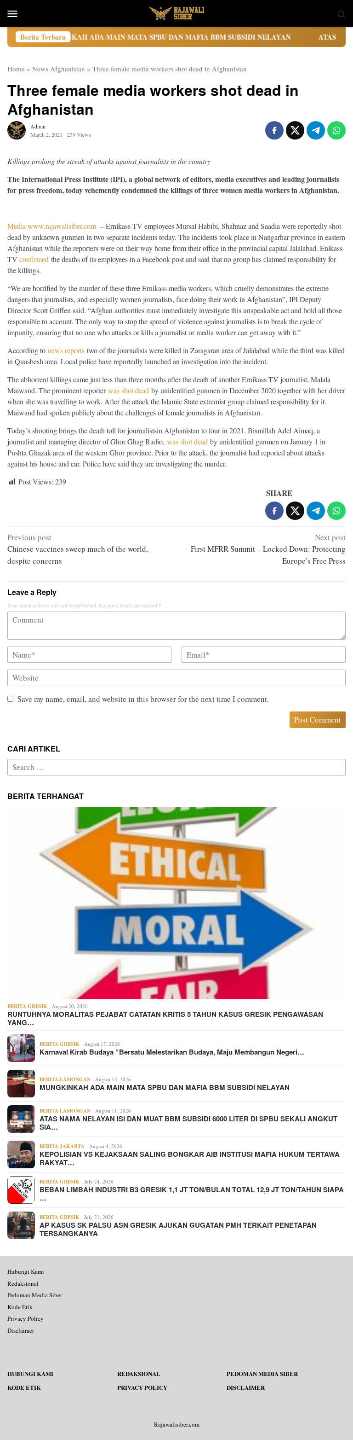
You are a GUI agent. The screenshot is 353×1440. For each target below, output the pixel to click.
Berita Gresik (27, 1006)
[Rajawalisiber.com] (176, 12)
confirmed (34, 259)
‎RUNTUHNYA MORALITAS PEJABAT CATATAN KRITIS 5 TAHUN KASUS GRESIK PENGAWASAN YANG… (165, 1018)
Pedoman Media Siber (34, 1295)
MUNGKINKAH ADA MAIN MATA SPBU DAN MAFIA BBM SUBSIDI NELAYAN (131, 37)
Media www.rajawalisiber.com (51, 226)
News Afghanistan (58, 68)
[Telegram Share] (316, 130)
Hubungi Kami (25, 1271)
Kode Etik (20, 1307)
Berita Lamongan (65, 1079)
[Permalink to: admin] (16, 129)
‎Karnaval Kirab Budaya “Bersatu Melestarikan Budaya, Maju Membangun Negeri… (172, 1052)
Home (16, 68)
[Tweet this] (295, 130)
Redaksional (23, 1283)
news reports (66, 350)
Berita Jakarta (62, 1146)
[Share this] (274, 130)
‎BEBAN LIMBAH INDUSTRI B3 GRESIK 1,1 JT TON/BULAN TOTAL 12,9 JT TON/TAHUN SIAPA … (192, 1193)
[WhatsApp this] (336, 130)
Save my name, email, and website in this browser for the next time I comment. (143, 699)
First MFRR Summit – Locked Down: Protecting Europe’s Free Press (268, 549)
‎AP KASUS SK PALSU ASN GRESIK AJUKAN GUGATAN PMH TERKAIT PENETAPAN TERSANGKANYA (178, 1229)
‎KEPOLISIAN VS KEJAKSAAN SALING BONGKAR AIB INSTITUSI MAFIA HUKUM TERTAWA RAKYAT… (190, 1158)
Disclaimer (20, 1330)
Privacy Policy (25, 1318)
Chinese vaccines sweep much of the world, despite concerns (77, 549)
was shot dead (128, 390)
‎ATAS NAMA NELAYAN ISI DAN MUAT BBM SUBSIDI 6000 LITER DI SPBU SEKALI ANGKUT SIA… (188, 1122)
